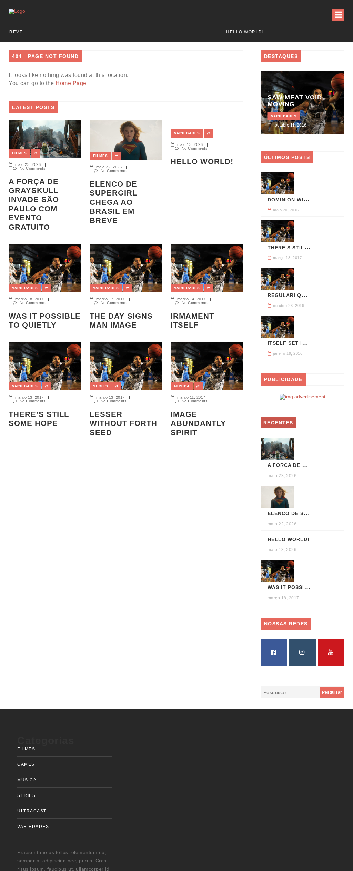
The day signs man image (121, 320)
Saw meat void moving (295, 101)
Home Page (71, 83)
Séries (100, 386)
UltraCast (32, 811)
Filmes (19, 153)
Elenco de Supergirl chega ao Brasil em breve (113, 202)
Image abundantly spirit (198, 423)
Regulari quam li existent (308, 295)
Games (26, 764)
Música (182, 386)
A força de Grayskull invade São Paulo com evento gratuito (34, 204)
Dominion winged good (302, 199)
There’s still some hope (39, 419)
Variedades (187, 133)
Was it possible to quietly (45, 320)
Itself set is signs (296, 343)
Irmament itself (192, 320)
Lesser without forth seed (123, 423)
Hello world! (202, 161)
